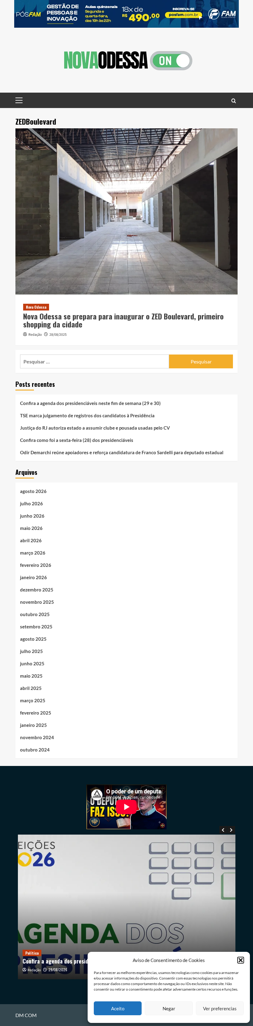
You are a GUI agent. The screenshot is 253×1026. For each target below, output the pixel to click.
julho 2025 (31, 651)
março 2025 (32, 700)
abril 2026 (31, 540)
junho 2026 (32, 516)
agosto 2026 (33, 491)
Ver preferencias (220, 1008)
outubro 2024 (35, 749)
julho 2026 (31, 503)
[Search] (234, 100)
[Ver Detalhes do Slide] (126, 14)
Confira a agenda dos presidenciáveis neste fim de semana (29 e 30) (90, 403)
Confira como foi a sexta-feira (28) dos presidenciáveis (76, 440)
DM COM (26, 1015)
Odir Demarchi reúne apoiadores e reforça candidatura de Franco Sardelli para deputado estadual (121, 452)
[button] (241, 960)
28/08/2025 (58, 334)
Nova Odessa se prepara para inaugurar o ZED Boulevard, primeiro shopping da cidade (123, 320)
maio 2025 (31, 676)
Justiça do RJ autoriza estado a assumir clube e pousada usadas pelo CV (95, 428)
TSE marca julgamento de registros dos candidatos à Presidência (87, 415)
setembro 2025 (36, 626)
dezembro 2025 (36, 589)
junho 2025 (32, 663)
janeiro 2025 (33, 725)
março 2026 (32, 552)
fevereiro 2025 (35, 712)
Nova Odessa (36, 307)
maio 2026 (31, 528)
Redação (35, 334)
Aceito (117, 1008)
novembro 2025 (37, 602)
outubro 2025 (35, 614)
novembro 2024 (37, 737)
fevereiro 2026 (35, 565)
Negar (169, 1008)
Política (32, 953)
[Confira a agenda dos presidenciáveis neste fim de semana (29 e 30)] (126, 907)
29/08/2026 (57, 969)
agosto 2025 (33, 639)
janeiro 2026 (33, 577)
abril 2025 (31, 688)
